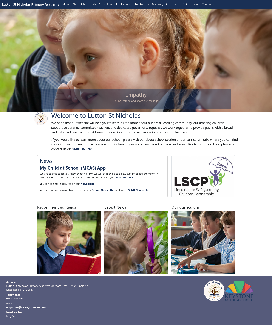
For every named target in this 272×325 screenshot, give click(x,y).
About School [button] (81, 4)
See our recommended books (69, 248)
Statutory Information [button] (165, 4)
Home (66, 4)
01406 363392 (82, 149)
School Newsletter (103, 190)
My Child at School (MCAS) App (73, 168)
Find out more (124, 177)
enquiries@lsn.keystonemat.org (26, 307)
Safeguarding (191, 4)
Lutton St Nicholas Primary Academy (30, 4)
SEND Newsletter (139, 190)
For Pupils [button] (141, 4)
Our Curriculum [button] (102, 4)
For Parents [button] (123, 4)
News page (87, 184)
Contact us (208, 4)
